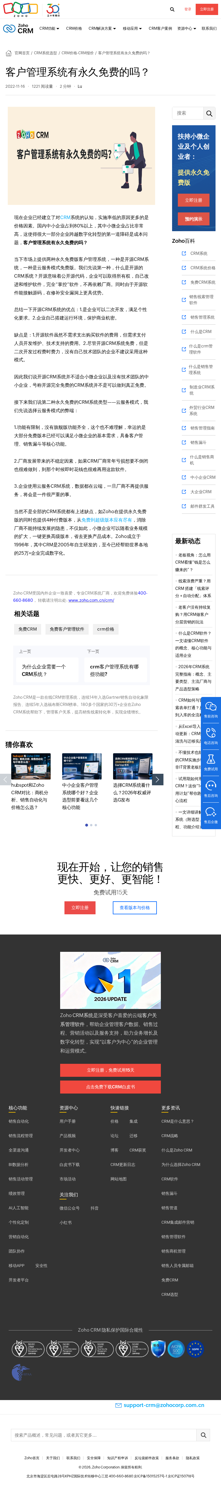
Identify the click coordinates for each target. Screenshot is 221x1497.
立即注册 (207, 9)
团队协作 (17, 1251)
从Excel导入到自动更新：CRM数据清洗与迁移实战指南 (193, 733)
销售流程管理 (21, 1135)
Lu (80, 86)
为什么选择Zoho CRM (180, 1164)
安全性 (41, 1265)
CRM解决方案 (100, 28)
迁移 (133, 1135)
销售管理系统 (202, 317)
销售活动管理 (21, 1179)
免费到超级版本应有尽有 (106, 520)
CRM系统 (198, 253)
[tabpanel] (30, 782)
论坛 (114, 1135)
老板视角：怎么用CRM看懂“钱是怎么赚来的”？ (193, 562)
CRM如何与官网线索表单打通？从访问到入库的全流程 (193, 707)
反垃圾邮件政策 (147, 1458)
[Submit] (203, 1435)
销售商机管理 (173, 1251)
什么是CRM (201, 331)
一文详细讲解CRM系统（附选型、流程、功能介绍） (193, 819)
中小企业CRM (203, 477)
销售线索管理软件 (201, 299)
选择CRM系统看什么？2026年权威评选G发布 (132, 792)
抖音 (95, 1208)
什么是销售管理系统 (201, 369)
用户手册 (68, 1121)
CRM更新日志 (122, 1164)
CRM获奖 (137, 1150)
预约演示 (193, 218)
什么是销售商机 (202, 460)
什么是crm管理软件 (201, 349)
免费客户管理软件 (67, 629)
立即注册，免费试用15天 (110, 1070)
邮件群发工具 (202, 506)
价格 (114, 1121)
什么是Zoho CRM (176, 1150)
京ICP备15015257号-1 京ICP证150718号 (164, 1476)
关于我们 (53, 1458)
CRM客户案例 (160, 28)
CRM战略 (169, 1135)
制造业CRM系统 (202, 390)
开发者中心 (70, 1150)
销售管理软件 (173, 1236)
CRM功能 (47, 28)
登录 (187, 9)
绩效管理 (17, 1193)
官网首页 (22, 53)
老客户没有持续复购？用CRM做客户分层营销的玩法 (193, 614)
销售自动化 (19, 1121)
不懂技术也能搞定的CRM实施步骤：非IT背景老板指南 (193, 759)
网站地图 (118, 1179)
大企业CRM (201, 491)
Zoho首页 (31, 1458)
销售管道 (169, 1208)
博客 (114, 1150)
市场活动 (68, 1179)
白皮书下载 (70, 1164)
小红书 (66, 1222)
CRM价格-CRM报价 (78, 53)
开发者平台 (19, 1280)
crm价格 (105, 629)
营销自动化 (19, 1236)
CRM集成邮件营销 (177, 1222)
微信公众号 (70, 1208)
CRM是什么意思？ (177, 1121)
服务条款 (172, 1458)
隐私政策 (193, 1458)
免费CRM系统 (203, 282)
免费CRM (27, 629)
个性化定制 (19, 1222)
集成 (133, 1121)
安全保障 (94, 1458)
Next (157, 779)
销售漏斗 (198, 442)
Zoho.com (32, 9)
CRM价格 (74, 28)
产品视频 (68, 1135)
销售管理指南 (202, 428)
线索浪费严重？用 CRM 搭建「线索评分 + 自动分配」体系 (193, 588)
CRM (65, 217)
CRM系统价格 (203, 268)
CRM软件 (169, 1179)
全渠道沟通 (19, 1150)
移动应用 (130, 28)
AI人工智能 (18, 1208)
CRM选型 (169, 1294)
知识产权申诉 (117, 1458)
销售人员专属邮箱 (177, 1265)
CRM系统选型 (45, 53)
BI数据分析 (18, 1164)
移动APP (16, 1265)
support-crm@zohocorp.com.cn (164, 1405)
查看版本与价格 (135, 907)
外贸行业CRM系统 (201, 410)
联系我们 (209, 28)
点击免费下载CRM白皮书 (110, 1086)
